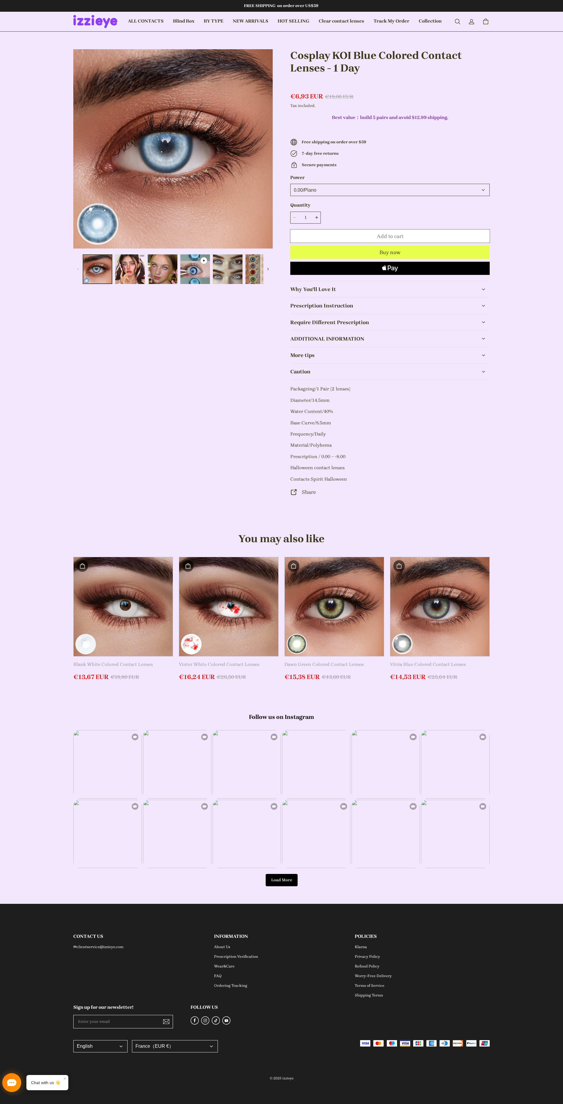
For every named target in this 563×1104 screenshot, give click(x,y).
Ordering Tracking (230, 985)
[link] (183, 21)
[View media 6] (260, 269)
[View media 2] (130, 269)
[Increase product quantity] (317, 218)
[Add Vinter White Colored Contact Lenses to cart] (188, 566)
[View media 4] (195, 269)
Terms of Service (369, 985)
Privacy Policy (367, 956)
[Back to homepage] (95, 21)
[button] (457, 22)
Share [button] (309, 492)
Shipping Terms (369, 995)
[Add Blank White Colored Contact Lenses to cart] (82, 566)
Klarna (361, 947)
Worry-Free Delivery (373, 976)
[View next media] (268, 269)
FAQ (218, 976)
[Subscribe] (166, 1021)
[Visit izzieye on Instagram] (205, 1023)
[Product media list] (173, 149)
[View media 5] (228, 269)
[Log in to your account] (471, 22)
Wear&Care (224, 966)
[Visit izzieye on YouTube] (226, 1023)
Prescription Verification (236, 956)
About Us (222, 947)
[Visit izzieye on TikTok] (216, 1023)
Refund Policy (367, 966)
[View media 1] (97, 269)
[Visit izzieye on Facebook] (195, 1023)
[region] (173, 269)
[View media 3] (162, 269)
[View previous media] (78, 269)
